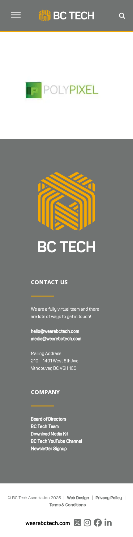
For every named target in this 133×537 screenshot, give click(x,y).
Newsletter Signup (49, 448)
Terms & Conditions (67, 504)
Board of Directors (48, 419)
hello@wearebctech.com (55, 331)
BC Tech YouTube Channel (56, 441)
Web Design (78, 497)
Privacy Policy (109, 497)
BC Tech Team (45, 426)
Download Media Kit (49, 434)
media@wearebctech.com (56, 338)
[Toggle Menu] (16, 15)
